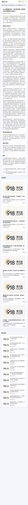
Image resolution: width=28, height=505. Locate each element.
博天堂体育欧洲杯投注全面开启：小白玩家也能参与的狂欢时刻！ (14, 222)
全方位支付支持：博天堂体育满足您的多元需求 (17, 367)
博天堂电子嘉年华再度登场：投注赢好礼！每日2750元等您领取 (15, 173)
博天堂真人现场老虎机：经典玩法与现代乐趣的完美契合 (17, 391)
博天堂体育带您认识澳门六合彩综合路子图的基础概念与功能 (17, 355)
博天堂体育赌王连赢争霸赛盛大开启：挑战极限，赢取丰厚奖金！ (17, 373)
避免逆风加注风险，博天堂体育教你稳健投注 (17, 350)
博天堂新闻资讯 (12, 5)
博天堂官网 (5, 16)
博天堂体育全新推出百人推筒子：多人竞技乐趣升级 (17, 338)
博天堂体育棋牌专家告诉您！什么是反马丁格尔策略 (17, 344)
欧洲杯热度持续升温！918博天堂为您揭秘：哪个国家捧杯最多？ (13, 246)
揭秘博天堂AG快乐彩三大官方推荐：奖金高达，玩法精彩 (14, 296)
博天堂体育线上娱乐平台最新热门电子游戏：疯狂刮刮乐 (17, 379)
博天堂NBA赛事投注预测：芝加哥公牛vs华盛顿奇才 (15, 169)
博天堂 (23, 42)
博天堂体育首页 (4, 5)
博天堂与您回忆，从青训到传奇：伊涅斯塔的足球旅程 (17, 402)
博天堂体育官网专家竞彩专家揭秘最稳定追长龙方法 (17, 385)
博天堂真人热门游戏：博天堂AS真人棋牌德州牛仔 (14, 271)
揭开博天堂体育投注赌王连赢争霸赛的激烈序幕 (17, 361)
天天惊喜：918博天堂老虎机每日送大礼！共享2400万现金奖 (14, 321)
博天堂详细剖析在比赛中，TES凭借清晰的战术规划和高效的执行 (17, 397)
